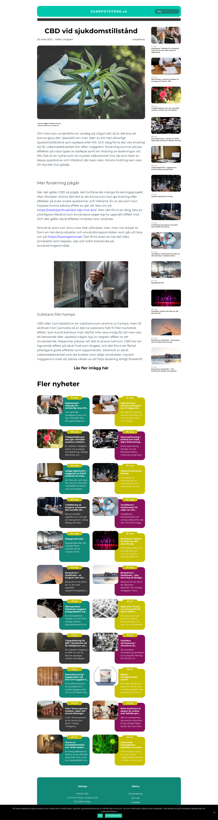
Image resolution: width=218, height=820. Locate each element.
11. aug (74, 397)
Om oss (135, 798)
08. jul (130, 669)
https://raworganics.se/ (65, 236)
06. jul (130, 737)
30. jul (130, 601)
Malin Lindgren (64, 39)
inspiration (138, 39)
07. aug (130, 465)
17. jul (74, 635)
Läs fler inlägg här (91, 368)
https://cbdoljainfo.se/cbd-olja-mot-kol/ (67, 210)
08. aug (74, 431)
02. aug (130, 533)
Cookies (135, 802)
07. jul (74, 703)
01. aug (74, 567)
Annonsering (135, 793)
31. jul (74, 601)
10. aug (130, 397)
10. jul (130, 635)
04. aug (130, 499)
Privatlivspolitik (113, 816)
